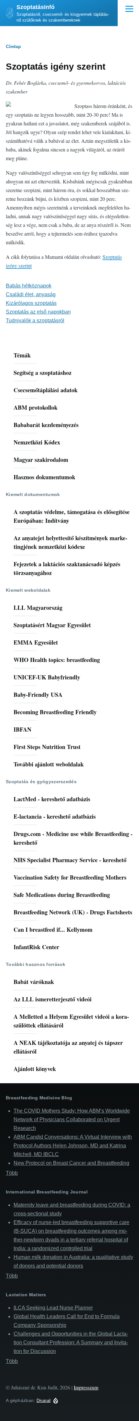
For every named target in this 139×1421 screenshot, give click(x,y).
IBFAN (22, 729)
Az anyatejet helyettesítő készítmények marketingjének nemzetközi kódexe (70, 542)
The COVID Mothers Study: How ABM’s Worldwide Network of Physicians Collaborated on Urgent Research (72, 1119)
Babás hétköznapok (28, 285)
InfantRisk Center (36, 947)
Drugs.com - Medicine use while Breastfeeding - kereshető (73, 838)
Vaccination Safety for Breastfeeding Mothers (70, 877)
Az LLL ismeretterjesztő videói (52, 999)
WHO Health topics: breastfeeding (57, 660)
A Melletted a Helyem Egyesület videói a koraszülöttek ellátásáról (71, 1020)
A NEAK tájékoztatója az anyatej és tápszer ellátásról (68, 1047)
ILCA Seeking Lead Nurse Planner (53, 1307)
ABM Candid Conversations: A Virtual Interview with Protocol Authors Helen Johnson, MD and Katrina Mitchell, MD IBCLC (73, 1145)
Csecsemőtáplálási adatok (46, 390)
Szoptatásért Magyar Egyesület (52, 625)
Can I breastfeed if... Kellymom (53, 929)
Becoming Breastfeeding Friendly (55, 712)
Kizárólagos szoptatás (31, 303)
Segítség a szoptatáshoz (42, 372)
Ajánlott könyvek (35, 1069)
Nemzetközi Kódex (37, 442)
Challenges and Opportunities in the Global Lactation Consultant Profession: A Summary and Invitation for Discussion (71, 1342)
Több (12, 1173)
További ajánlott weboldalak (49, 764)
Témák (22, 355)
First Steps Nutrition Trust (47, 747)
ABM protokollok (36, 407)
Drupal (44, 1400)
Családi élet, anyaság (31, 294)
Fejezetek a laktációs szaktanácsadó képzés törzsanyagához (67, 568)
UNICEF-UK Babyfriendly (47, 677)
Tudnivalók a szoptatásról (35, 320)
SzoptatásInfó (35, 7)
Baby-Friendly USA (38, 694)
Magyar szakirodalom (41, 459)
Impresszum (86, 1387)
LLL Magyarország (38, 607)
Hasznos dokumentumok (44, 477)
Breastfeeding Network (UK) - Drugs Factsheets (73, 912)
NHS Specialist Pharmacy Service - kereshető (70, 860)
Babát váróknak (34, 982)
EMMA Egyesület (36, 642)
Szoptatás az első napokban (38, 312)
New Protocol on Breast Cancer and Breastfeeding (71, 1163)
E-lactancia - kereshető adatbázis (55, 816)
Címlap (13, 46)
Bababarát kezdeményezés (46, 425)
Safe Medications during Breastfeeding (62, 895)
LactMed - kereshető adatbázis (52, 799)
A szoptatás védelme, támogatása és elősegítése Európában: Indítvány (72, 516)
